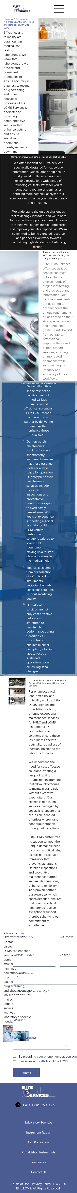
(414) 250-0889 (44, 1105)
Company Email (23, 954)
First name (20, 936)
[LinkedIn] (18, 1104)
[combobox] (42, 1045)
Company (19, 1019)
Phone (65, 954)
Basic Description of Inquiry (31, 991)
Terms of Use (20, 1184)
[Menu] (59, 9)
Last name (67, 936)
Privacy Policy (41, 1184)
